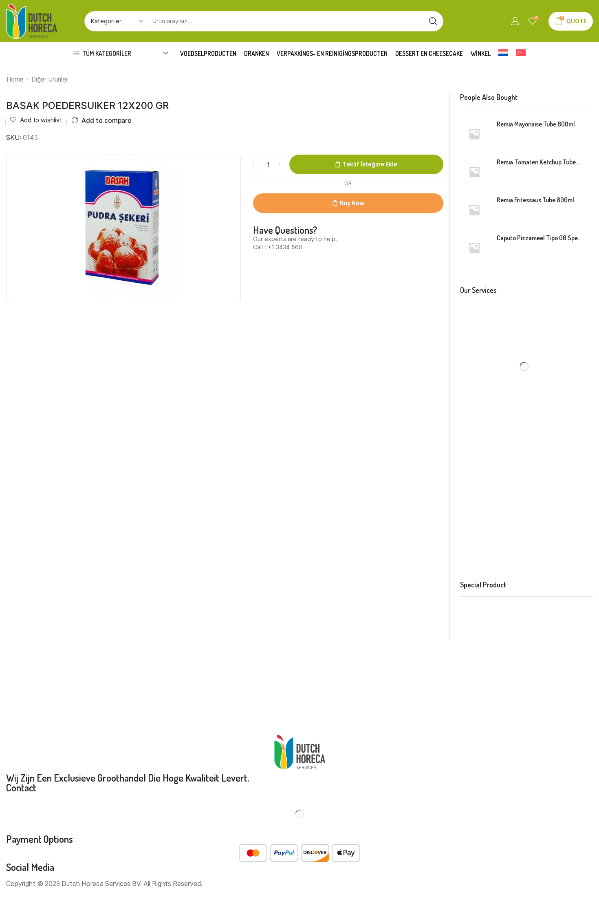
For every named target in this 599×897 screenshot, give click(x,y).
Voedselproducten (208, 53)
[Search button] (433, 21)
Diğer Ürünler (49, 79)
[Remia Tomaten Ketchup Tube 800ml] (474, 171)
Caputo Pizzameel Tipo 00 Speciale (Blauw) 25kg (540, 238)
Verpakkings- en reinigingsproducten (332, 53)
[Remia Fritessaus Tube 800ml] (474, 209)
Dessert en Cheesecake (429, 53)
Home (15, 79)
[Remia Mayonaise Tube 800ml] (474, 134)
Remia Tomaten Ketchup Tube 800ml (540, 162)
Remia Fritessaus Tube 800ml (535, 200)
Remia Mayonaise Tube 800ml (536, 124)
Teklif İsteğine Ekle (370, 164)
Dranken (256, 53)
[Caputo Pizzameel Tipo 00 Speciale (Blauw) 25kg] (474, 247)
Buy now (352, 202)
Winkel (481, 53)
